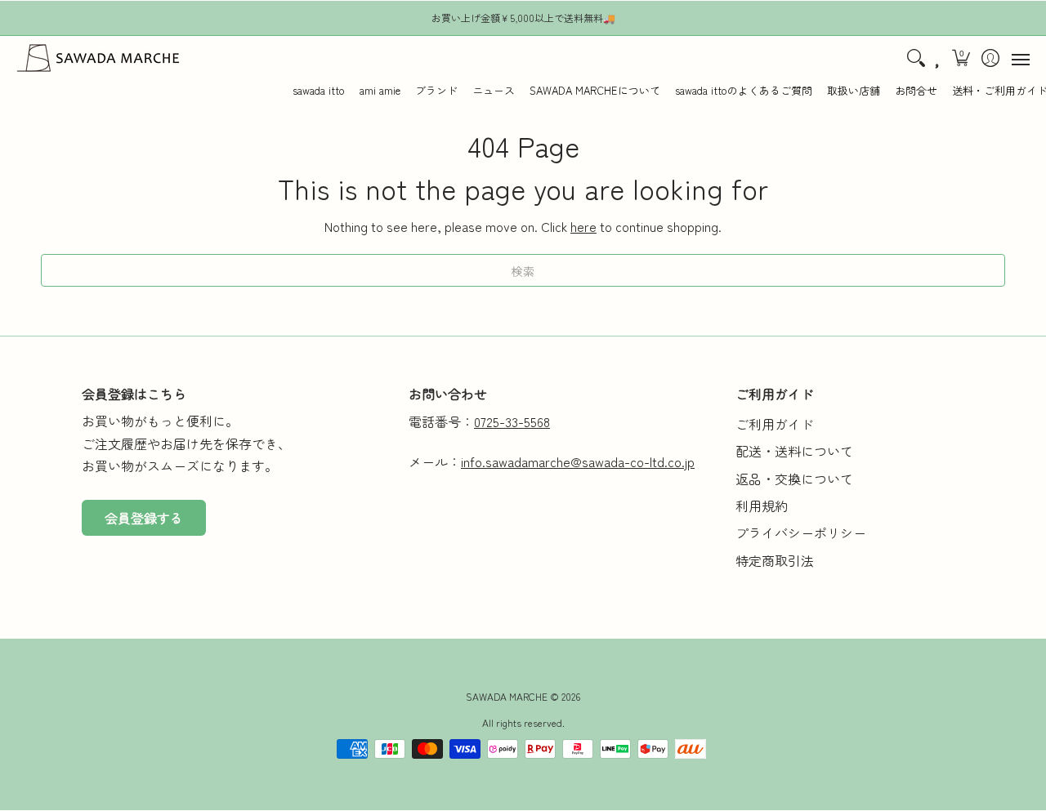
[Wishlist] (938, 58)
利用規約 (761, 505)
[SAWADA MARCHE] (98, 58)
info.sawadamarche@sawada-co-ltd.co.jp (578, 461)
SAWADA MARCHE (507, 696)
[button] (961, 58)
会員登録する (144, 518)
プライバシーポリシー (800, 532)
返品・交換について (794, 478)
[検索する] (915, 58)
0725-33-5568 (512, 421)
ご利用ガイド (774, 424)
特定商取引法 (774, 560)
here (583, 226)
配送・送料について (794, 451)
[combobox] (523, 270)
